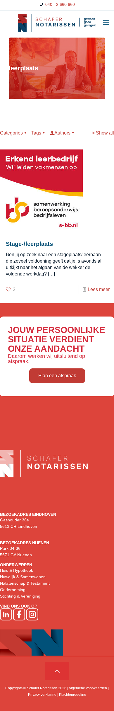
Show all (105, 132)
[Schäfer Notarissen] (57, 22)
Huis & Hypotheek (16, 570)
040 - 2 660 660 (59, 4)
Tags (36, 132)
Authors (62, 132)
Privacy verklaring (42, 695)
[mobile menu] (106, 23)
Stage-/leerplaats (29, 244)
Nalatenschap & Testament (25, 583)
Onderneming (12, 589)
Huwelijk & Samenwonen (23, 576)
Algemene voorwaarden (88, 688)
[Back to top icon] (57, 671)
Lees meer (99, 289)
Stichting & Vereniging (20, 596)
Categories (11, 132)
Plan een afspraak (57, 375)
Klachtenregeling (72, 695)
